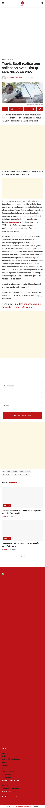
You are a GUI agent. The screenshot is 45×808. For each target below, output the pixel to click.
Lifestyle (5, 765)
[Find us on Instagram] (6, 796)
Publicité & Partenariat (10, 788)
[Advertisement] (22, 32)
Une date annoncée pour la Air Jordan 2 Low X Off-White (21, 305)
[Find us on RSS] (16, 796)
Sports (4, 762)
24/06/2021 (29, 78)
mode (15, 471)
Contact (5, 785)
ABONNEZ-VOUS (22, 415)
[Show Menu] (3, 3)
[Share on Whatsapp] (19, 109)
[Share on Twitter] (12, 109)
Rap (21, 471)
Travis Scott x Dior (22, 475)
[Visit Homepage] (22, 3)
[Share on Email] (33, 109)
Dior (8, 471)
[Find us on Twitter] (10, 796)
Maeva (6, 516)
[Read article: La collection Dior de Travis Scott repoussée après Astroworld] (22, 530)
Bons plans (6, 777)
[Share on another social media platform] (40, 109)
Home (4, 59)
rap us (28, 471)
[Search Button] (42, 3)
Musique (11, 59)
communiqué (14, 222)
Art (3, 768)
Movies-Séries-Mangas (11, 759)
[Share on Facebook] (5, 109)
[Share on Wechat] (27, 109)
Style (4, 756)
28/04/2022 (13, 516)
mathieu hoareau (16, 78)
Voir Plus (22, 557)
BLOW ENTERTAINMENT (22, 807)
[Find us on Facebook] (2, 796)
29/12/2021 (13, 549)
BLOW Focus (7, 774)
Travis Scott (7, 475)
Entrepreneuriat (8, 771)
